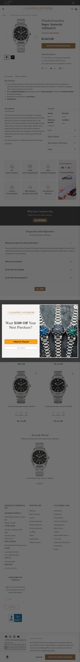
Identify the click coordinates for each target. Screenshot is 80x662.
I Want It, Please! (21, 341)
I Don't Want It (21, 348)
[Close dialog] (75, 307)
